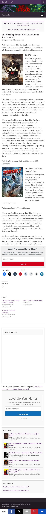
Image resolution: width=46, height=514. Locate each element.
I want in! (23, 264)
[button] (23, 249)
